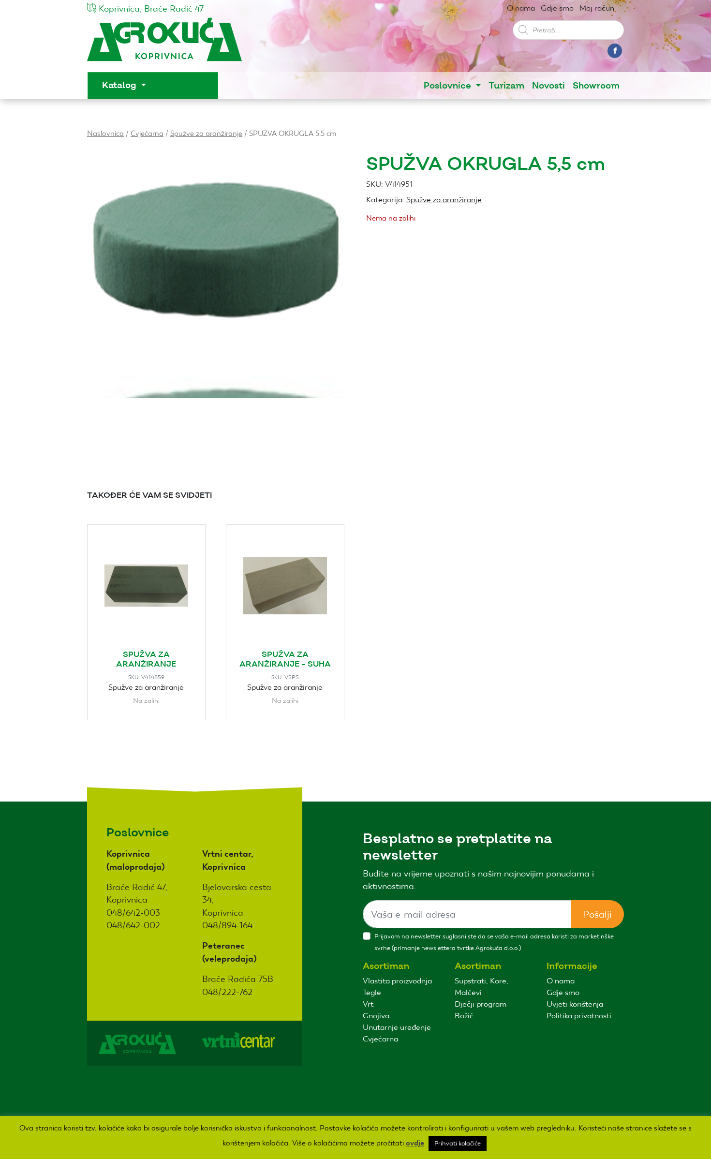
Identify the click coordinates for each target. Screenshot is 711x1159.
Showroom (596, 85)
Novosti (548, 85)
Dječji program (480, 1004)
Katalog (120, 85)
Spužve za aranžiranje (206, 133)
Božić (464, 1015)
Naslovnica (105, 133)
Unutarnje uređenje (397, 1027)
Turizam (506, 85)
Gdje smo (557, 8)
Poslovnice (449, 85)
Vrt (368, 1004)
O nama (521, 8)
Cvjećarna (147, 133)
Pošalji (597, 914)
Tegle (372, 992)
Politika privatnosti (579, 1015)
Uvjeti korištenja (575, 1004)
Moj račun (596, 8)
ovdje (415, 1143)
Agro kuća (164, 44)
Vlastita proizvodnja (397, 981)
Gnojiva (376, 1015)
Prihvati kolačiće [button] (457, 1143)
